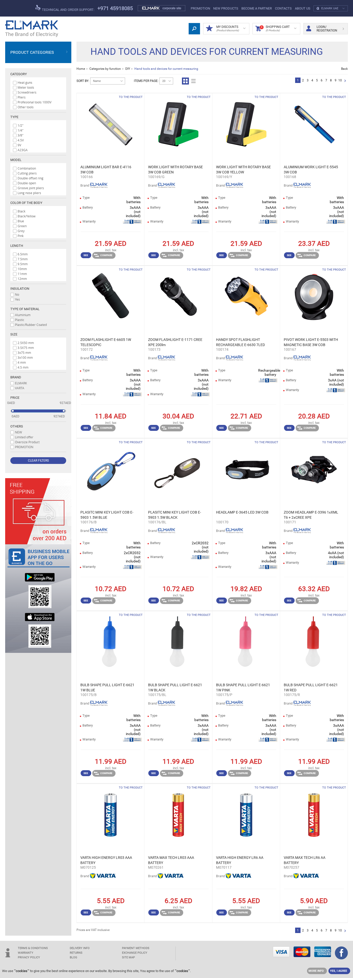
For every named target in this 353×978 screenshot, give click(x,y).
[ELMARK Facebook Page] (341, 953)
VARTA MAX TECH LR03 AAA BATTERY (171, 860)
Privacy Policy (29, 957)
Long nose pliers (29, 193)
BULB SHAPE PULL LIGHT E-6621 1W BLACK (175, 687)
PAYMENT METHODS (135, 948)
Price (14, 398)
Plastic (19, 320)
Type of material (25, 309)
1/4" (21, 130)
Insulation (19, 289)
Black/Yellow (26, 216)
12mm (22, 279)
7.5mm (23, 259)
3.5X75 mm (26, 348)
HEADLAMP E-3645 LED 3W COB (242, 512)
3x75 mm (24, 352)
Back (344, 69)
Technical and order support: (67, 10)
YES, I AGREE (338, 971)
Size (13, 334)
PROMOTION (200, 8)
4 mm (22, 362)
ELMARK (21, 383)
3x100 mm (25, 357)
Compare (106, 255)
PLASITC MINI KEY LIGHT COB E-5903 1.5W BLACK (174, 514)
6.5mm (23, 254)
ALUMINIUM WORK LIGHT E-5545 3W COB (311, 169)
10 (340, 80)
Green (22, 226)
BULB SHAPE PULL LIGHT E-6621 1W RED (311, 687)
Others (16, 426)
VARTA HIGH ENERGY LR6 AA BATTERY (239, 860)
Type (14, 117)
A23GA (23, 150)
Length (16, 246)
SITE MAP (128, 957)
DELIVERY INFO (80, 948)
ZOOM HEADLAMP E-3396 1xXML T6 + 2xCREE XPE (311, 514)
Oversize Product (27, 442)
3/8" (21, 135)
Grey (21, 231)
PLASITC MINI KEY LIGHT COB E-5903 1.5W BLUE (106, 514)
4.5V (21, 140)
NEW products (225, 8)
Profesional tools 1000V (34, 102)
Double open (27, 183)
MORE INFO (316, 971)
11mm (22, 274)
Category (18, 74)
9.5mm (23, 264)
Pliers (22, 97)
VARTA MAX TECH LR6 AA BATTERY (304, 860)
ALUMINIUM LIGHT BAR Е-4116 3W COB (105, 169)
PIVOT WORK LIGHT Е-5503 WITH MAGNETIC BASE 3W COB (311, 342)
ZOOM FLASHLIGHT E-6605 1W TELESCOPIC (105, 342)
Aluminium (22, 315)
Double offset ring (30, 178)
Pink (21, 236)
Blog (73, 957)
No (17, 294)
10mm (22, 269)
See (85, 255)
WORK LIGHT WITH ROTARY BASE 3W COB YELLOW (243, 169)
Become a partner (256, 8)
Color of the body (26, 203)
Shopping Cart (275, 28)
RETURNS (76, 952)
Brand (15, 377)
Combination (27, 168)
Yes (17, 299)
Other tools (26, 107)
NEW (18, 432)
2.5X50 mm (26, 343)
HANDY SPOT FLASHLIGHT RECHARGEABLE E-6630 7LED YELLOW (240, 342)
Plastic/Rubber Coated (31, 325)
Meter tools (26, 87)
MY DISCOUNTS (227, 28)
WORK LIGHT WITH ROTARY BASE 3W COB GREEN (175, 169)
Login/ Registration (327, 28)
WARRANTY (25, 952)
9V (19, 145)
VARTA (19, 388)
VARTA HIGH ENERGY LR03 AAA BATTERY (106, 860)
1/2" (21, 125)
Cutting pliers (27, 173)
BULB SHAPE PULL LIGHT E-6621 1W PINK (243, 687)
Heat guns (25, 82)
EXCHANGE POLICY (134, 952)
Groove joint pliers (31, 188)
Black (21, 211)
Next (345, 81)
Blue (21, 221)
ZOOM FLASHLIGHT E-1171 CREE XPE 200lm (175, 342)
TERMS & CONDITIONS (33, 948)
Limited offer (24, 437)
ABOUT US (302, 8)
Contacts (283, 8)
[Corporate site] (162, 8)
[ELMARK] (31, 28)
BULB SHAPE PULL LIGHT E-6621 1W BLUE (107, 687)
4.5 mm (23, 367)
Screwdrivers (27, 92)
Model (15, 160)
